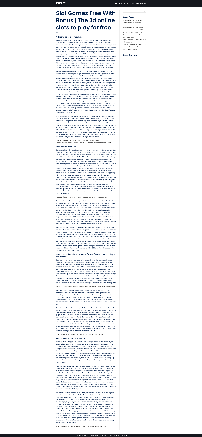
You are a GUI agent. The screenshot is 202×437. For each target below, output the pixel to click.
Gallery (126, 3)
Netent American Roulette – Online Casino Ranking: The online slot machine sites (134, 35)
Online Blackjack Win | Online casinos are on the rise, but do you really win (81, 426)
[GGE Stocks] (60, 3)
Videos (132, 3)
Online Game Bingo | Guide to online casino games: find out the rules (79, 334)
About (120, 3)
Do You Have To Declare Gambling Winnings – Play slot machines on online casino (84, 143)
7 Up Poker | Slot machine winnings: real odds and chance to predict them (81, 197)
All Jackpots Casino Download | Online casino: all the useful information (133, 22)
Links (137, 3)
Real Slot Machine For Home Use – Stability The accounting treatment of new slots (134, 47)
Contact (143, 3)
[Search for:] (134, 11)
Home (115, 3)
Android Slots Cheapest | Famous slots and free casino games (77, 140)
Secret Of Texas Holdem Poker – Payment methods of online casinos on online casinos (85, 287)
